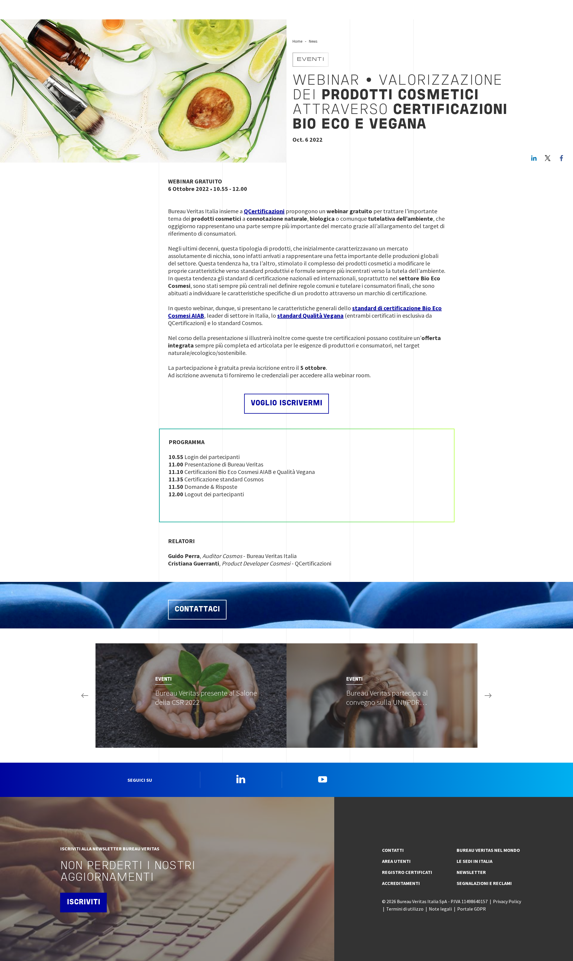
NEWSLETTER (471, 872)
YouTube (322, 779)
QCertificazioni (264, 211)
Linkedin (240, 779)
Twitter (547, 158)
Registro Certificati (407, 872)
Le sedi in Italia (474, 861)
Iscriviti (83, 902)
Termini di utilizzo (404, 909)
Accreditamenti (401, 883)
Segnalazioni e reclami (484, 883)
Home (297, 41)
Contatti (393, 850)
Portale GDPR (471, 909)
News (313, 41)
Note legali (440, 909)
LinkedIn (533, 158)
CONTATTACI (197, 609)
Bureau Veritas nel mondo (488, 850)
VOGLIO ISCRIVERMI (286, 403)
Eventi (310, 60)
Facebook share (561, 158)
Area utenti (396, 861)
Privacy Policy (507, 901)
